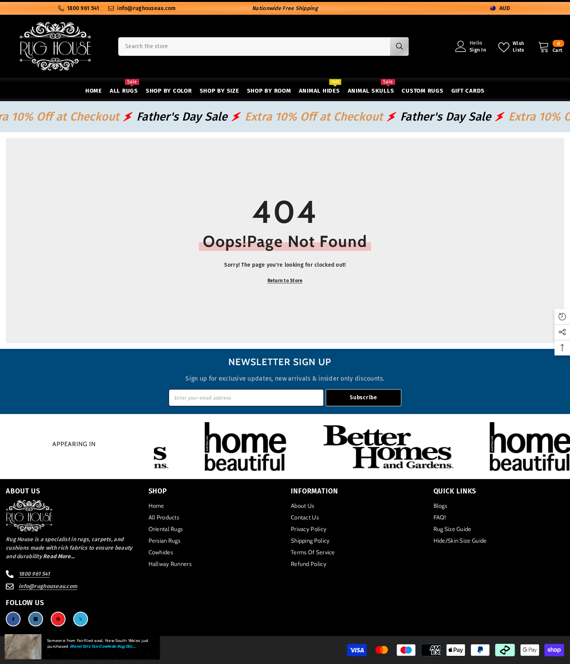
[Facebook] (13, 619)
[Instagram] (35, 619)
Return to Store (285, 280)
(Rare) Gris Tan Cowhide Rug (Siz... (102, 646)
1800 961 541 (83, 8)
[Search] (263, 46)
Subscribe (363, 397)
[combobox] (254, 46)
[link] (254, 446)
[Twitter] (80, 619)
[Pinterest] (58, 619)
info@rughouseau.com (146, 8)
